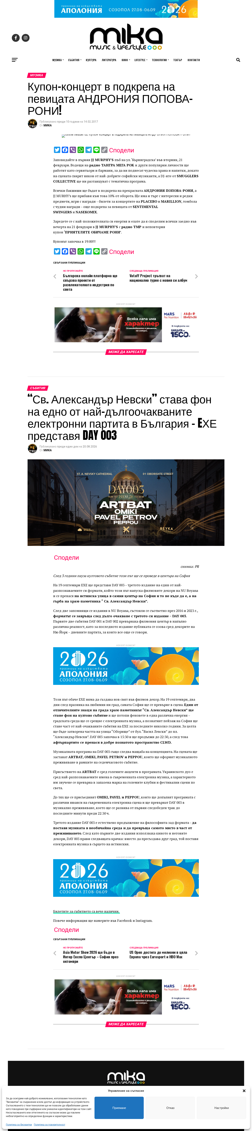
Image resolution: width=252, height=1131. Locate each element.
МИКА (48, 125)
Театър (177, 60)
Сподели (121, 150)
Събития (73, 60)
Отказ (170, 1108)
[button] (244, 1091)
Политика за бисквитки (19, 1124)
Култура (91, 60)
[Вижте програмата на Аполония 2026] (126, 17)
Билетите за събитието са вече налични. (86, 911)
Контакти (194, 60)
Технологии (159, 60)
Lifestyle (139, 60)
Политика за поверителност (49, 1124)
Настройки (221, 1108)
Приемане (119, 1108)
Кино (125, 60)
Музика (57, 60)
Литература (109, 60)
